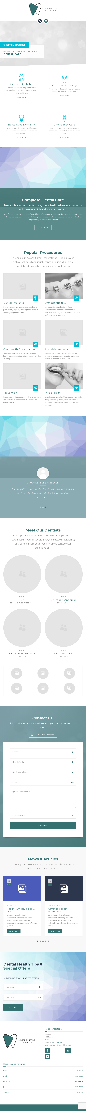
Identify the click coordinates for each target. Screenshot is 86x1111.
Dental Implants (13, 302)
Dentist (22, 596)
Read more (21, 97)
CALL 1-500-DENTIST (46, 735)
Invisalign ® (52, 392)
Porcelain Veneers (56, 349)
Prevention (10, 392)
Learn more (43, 227)
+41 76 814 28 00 (57, 1042)
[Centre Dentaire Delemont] (43, 9)
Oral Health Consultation (19, 349)
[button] (40, 507)
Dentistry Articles (14, 905)
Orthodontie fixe (55, 302)
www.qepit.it (7, 1108)
